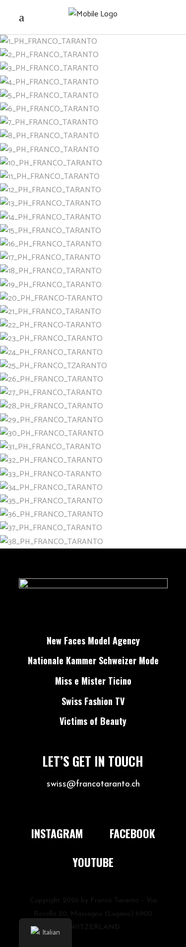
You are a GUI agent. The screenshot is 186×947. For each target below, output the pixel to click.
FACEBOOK (132, 833)
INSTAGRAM (57, 833)
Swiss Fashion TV (93, 701)
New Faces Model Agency (93, 640)
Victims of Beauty (93, 720)
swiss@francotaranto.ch (93, 784)
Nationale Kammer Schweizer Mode (93, 660)
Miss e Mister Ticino (93, 680)
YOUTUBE (93, 862)
